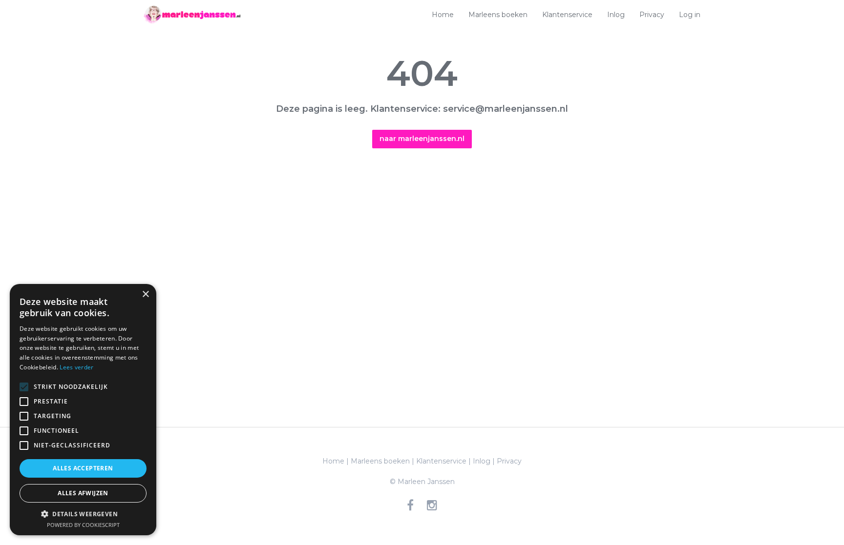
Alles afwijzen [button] (83, 493)
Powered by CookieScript (83, 524)
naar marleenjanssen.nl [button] (422, 138)
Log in (689, 14)
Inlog (616, 14)
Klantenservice (567, 14)
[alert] (83, 409)
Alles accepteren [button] (83, 468)
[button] (83, 514)
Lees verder (76, 367)
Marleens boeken (498, 14)
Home (443, 14)
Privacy (651, 14)
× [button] (145, 294)
